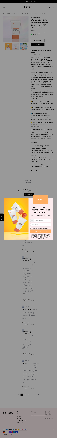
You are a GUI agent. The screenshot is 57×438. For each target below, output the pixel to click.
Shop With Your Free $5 (40, 231)
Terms (37, 236)
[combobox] (32, 220)
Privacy (40, 236)
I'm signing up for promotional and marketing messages (39, 228)
